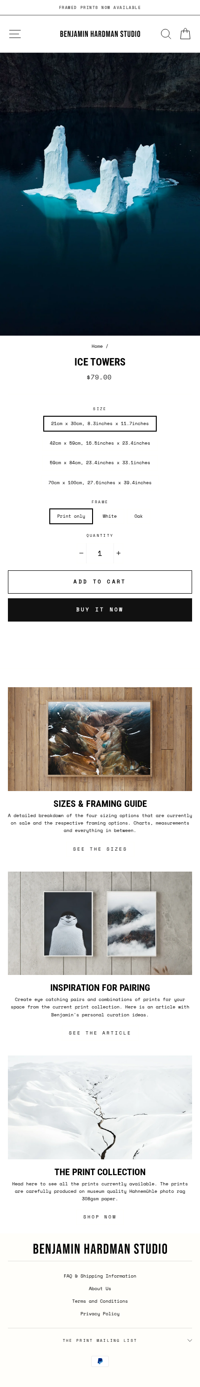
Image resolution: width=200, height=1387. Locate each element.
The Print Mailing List (100, 1340)
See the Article (100, 1032)
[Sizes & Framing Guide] (100, 739)
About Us (100, 1288)
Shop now (100, 1216)
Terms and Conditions (100, 1301)
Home (97, 346)
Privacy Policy (100, 1313)
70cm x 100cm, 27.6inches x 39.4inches (100, 482)
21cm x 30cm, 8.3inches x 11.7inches (100, 423)
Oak (138, 516)
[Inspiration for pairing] (100, 923)
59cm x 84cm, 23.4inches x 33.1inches (100, 462)
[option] (100, 7)
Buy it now (100, 609)
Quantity (100, 535)
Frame (100, 502)
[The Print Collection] (100, 1107)
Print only (71, 516)
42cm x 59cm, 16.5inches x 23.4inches (100, 443)
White (110, 516)
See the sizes (100, 849)
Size (100, 409)
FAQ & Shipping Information (100, 1275)
